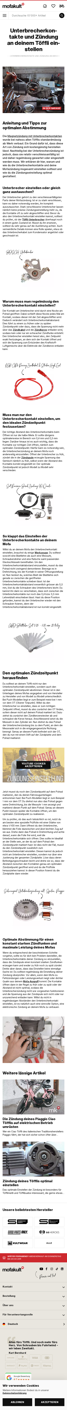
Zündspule (27, 457)
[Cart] (62, 6)
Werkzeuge (41, 552)
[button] (33, 1286)
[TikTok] (57, 1269)
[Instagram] (51, 1269)
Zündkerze (40, 329)
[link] (33, 268)
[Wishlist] (53, 6)
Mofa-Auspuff (31, 981)
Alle (49, 1243)
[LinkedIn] (62, 1269)
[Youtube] (41, 1269)
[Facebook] (46, 1269)
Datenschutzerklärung (15, 1393)
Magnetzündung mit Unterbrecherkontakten (34, 136)
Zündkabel (19, 329)
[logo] (13, 5)
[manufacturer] (18, 1221)
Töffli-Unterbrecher (33, 219)
